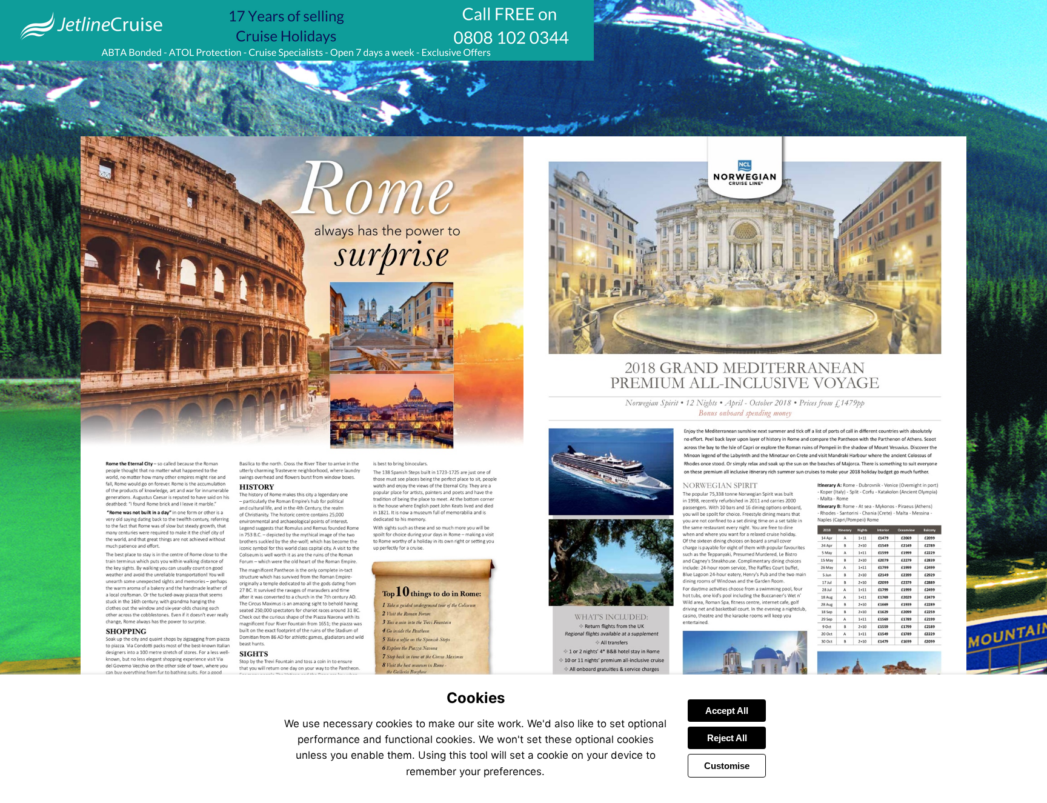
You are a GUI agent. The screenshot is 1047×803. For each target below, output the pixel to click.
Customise (727, 766)
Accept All (726, 710)
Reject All (727, 738)
